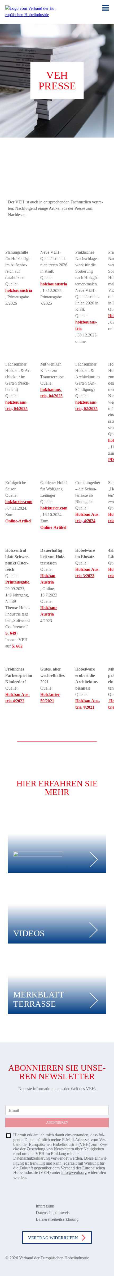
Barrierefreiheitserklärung (57, 1219)
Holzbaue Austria (48, 610)
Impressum (45, 1206)
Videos (29, 933)
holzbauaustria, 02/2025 (86, 405)
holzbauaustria (18, 290)
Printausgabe (17, 582)
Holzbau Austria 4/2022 (17, 697)
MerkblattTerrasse (38, 999)
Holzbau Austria (47, 578)
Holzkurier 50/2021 (50, 697)
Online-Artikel (18, 521)
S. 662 (17, 646)
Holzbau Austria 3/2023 (87, 572)
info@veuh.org (74, 1172)
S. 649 (10, 633)
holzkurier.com (18, 501)
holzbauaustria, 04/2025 (16, 405)
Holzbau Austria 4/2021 (87, 704)
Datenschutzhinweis (52, 1212)
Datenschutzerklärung (31, 1158)
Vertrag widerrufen (53, 1238)
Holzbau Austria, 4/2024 (87, 517)
